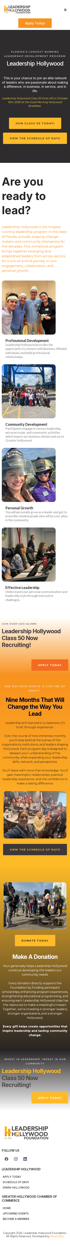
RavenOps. (57, 1236)
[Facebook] (6, 1159)
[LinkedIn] (25, 1159)
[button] (64, 10)
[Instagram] (15, 1159)
